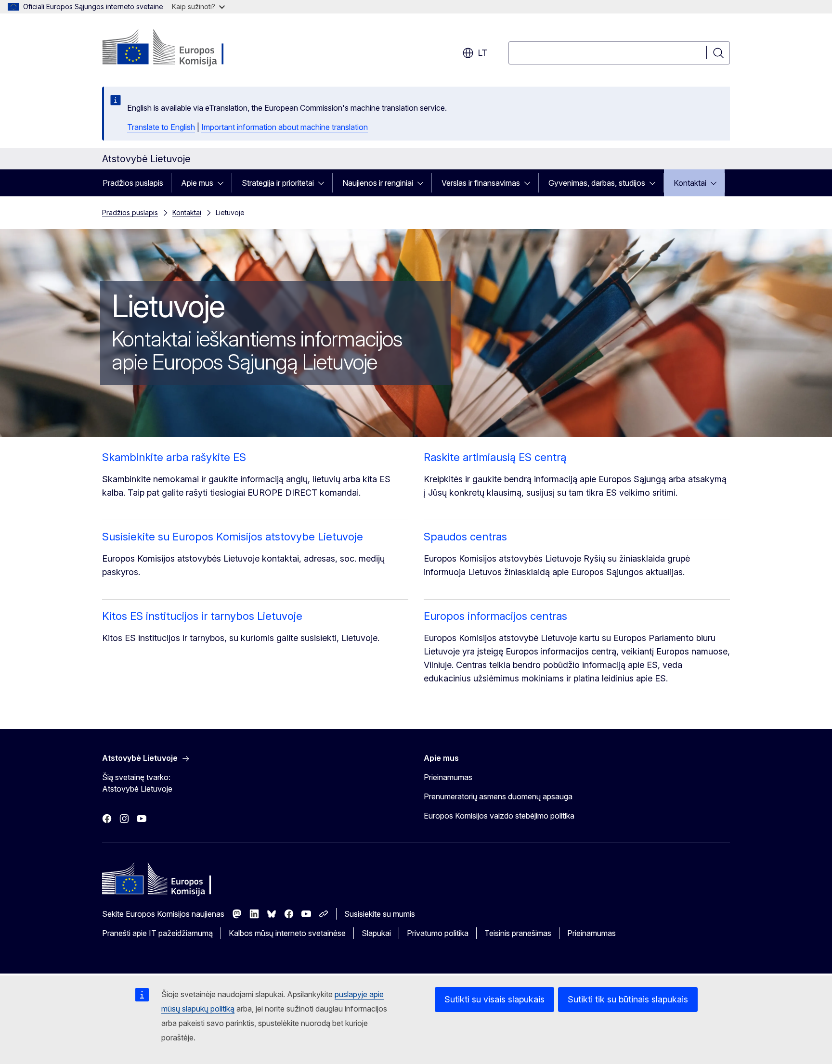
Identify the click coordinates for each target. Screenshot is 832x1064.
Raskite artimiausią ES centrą (495, 457)
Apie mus (197, 183)
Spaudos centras (465, 536)
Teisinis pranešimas (517, 933)
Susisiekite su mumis (379, 914)
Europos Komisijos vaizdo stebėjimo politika (499, 815)
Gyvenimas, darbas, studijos (596, 183)
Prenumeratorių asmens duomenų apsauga (498, 796)
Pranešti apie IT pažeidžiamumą (157, 933)
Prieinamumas (448, 777)
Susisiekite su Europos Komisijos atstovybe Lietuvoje (232, 536)
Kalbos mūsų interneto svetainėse (287, 933)
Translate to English (161, 127)
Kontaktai (690, 183)
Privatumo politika (437, 933)
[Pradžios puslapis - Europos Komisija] (180, 48)
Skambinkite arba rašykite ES (174, 457)
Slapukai (376, 933)
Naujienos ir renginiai (377, 183)
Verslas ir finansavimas (481, 183)
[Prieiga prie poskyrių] (223, 182)
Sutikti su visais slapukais (494, 999)
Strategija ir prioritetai (278, 183)
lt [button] (482, 53)
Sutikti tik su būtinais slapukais (628, 999)
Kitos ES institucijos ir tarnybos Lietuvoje (202, 616)
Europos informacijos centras (495, 616)
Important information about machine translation (284, 127)
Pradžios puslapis (133, 183)
